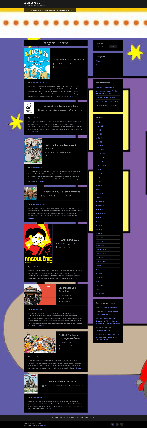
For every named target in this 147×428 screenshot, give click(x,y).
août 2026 (99, 122)
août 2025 (99, 170)
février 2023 (99, 289)
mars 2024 (99, 237)
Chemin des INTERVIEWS (64, 10)
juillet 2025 (99, 174)
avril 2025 (99, 186)
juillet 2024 (99, 221)
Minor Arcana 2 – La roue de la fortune (107, 101)
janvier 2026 (100, 150)
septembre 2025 (101, 166)
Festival (47, 82)
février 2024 (99, 241)
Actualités (34, 82)
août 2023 (99, 265)
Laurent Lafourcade (72, 63)
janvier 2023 (100, 293)
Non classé (99, 73)
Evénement (40, 82)
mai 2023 (99, 277)
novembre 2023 (101, 253)
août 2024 (99, 217)
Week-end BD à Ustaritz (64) (68, 59)
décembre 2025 (101, 154)
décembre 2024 (101, 201)
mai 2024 (99, 229)
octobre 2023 (100, 257)
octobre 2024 (100, 209)
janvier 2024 (100, 245)
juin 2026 (99, 130)
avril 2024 (99, 233)
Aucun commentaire (61, 67)
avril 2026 (99, 138)
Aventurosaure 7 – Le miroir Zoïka (106, 97)
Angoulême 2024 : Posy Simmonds (62, 191)
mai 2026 (99, 134)
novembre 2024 (101, 205)
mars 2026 (99, 142)
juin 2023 (99, 273)
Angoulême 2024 (70, 240)
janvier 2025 (100, 197)
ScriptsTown (42, 425)
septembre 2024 (101, 213)
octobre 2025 (100, 162)
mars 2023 (99, 285)
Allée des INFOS (50, 10)
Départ (113, 46)
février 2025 (99, 193)
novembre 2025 (101, 158)
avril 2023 (99, 281)
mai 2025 (99, 182)
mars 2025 (99, 190)
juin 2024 (99, 225)
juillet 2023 (99, 269)
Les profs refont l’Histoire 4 (108, 307)
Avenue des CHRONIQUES (35, 10)
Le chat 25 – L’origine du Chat (105, 87)
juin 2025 (99, 178)
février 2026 (99, 146)
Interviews (99, 69)
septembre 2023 (101, 261)
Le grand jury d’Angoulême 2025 (61, 106)
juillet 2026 (99, 126)
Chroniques (99, 65)
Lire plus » (73, 96)
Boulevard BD (32, 2)
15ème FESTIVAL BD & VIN (62, 381)
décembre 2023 (101, 249)
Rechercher (99, 43)
